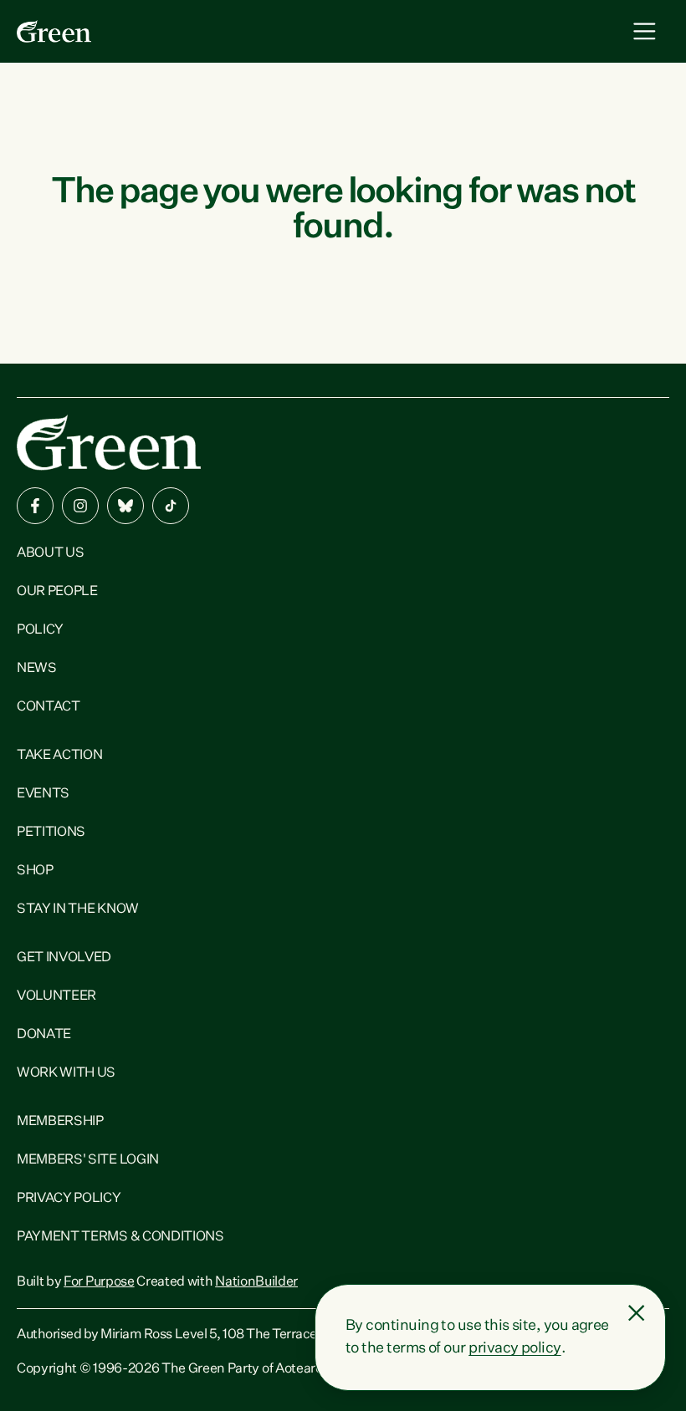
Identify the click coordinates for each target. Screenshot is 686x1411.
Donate (44, 1035)
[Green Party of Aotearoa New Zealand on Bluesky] (125, 505)
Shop (35, 871)
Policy (40, 630)
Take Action (59, 755)
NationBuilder (256, 1282)
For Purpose (99, 1282)
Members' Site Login (88, 1160)
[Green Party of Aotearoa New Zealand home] (109, 443)
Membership (60, 1121)
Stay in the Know (78, 909)
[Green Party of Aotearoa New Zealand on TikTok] (170, 505)
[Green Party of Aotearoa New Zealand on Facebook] (35, 505)
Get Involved (64, 958)
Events (43, 794)
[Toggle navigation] (644, 31)
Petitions (51, 832)
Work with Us (66, 1073)
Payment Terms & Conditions (120, 1237)
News (37, 668)
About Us (50, 553)
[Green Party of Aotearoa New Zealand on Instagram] (80, 505)
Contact (48, 707)
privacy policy (514, 1348)
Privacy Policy (69, 1198)
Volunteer (56, 996)
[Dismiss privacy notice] (636, 1313)
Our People (57, 592)
